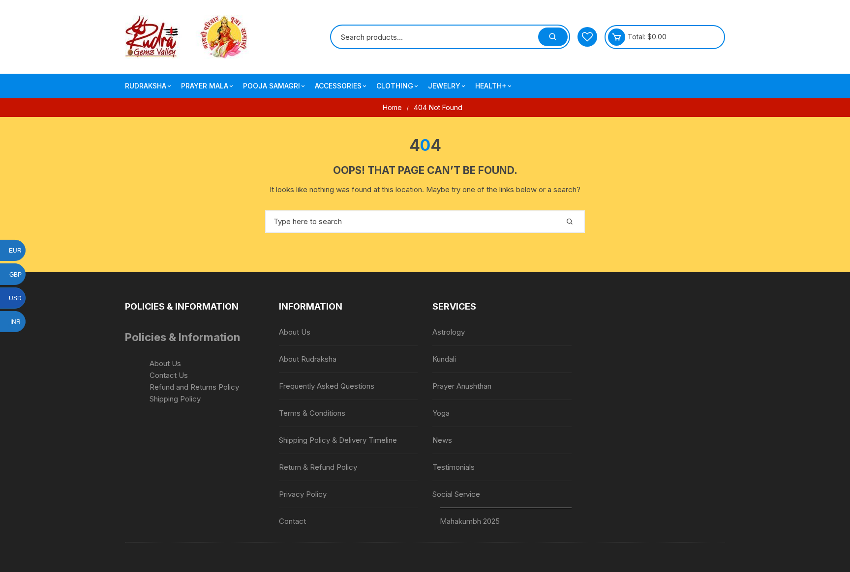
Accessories (338, 86)
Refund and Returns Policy (194, 387)
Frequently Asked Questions (326, 386)
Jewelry (444, 86)
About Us (165, 363)
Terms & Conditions (312, 413)
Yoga (441, 413)
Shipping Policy (175, 398)
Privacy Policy (303, 494)
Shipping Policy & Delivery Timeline (338, 440)
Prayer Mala (204, 86)
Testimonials (453, 467)
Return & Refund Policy (318, 467)
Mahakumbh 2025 (470, 521)
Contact (292, 521)
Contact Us (169, 375)
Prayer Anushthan (461, 386)
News (442, 440)
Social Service (456, 494)
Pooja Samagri (271, 86)
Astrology (448, 332)
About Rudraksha (307, 359)
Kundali (444, 359)
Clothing (394, 86)
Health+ (491, 86)
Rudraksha (145, 86)
